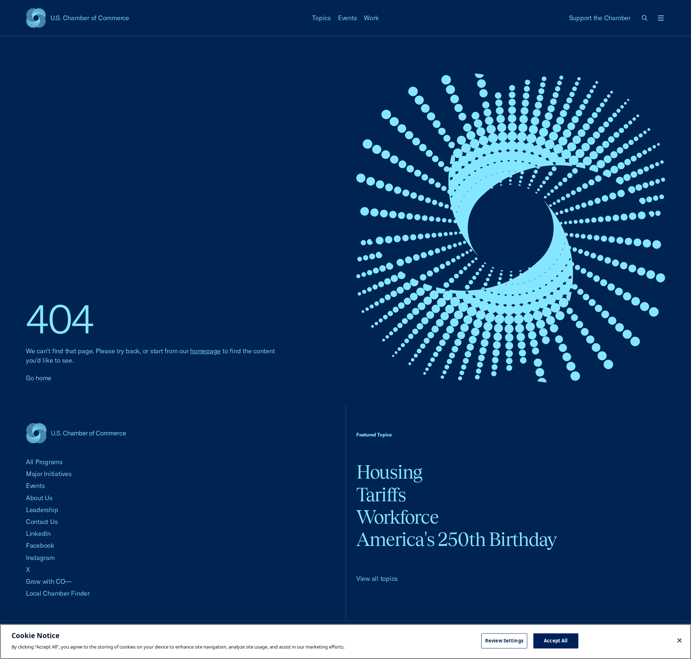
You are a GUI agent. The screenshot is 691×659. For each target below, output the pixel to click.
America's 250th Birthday (456, 539)
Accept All (556, 640)
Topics (321, 18)
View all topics (377, 578)
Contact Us (42, 521)
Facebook (40, 545)
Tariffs (381, 495)
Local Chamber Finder (58, 593)
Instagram (40, 557)
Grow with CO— (49, 581)
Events (347, 18)
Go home (38, 378)
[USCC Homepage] (76, 433)
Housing (389, 472)
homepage (205, 351)
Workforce (397, 517)
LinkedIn (38, 533)
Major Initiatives (49, 474)
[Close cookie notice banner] (679, 641)
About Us (39, 498)
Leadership (42, 510)
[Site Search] (645, 18)
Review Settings (504, 640)
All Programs (44, 462)
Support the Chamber (600, 18)
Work (371, 18)
